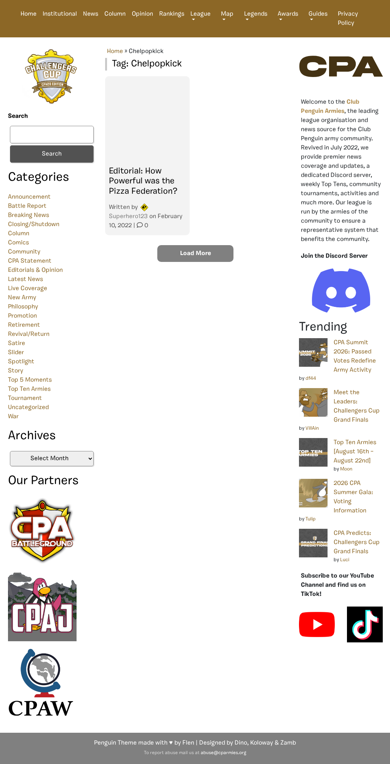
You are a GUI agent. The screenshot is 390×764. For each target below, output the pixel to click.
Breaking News (28, 215)
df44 (310, 378)
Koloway (261, 743)
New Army (22, 298)
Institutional (60, 14)
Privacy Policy (348, 18)
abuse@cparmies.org (223, 753)
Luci (344, 559)
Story (15, 371)
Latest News (25, 279)
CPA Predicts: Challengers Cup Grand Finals (357, 542)
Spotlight (21, 362)
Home (29, 14)
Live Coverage (27, 289)
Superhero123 (128, 216)
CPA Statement (29, 261)
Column (115, 14)
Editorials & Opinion (35, 270)
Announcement (29, 197)
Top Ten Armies (29, 389)
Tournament (25, 398)
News (90, 14)
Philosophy (23, 307)
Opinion (142, 14)
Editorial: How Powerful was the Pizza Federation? (143, 181)
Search (18, 116)
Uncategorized (28, 407)
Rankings (171, 14)
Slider (16, 353)
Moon (346, 469)
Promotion (22, 316)
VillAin (312, 428)
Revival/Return (29, 334)
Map (227, 14)
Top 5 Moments (30, 380)
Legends (255, 14)
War (13, 417)
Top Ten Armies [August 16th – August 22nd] (355, 452)
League (200, 14)
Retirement (24, 325)
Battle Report (27, 206)
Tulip (310, 519)
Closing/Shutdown (33, 224)
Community (24, 252)
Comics (18, 243)
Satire (16, 343)
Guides (318, 14)
